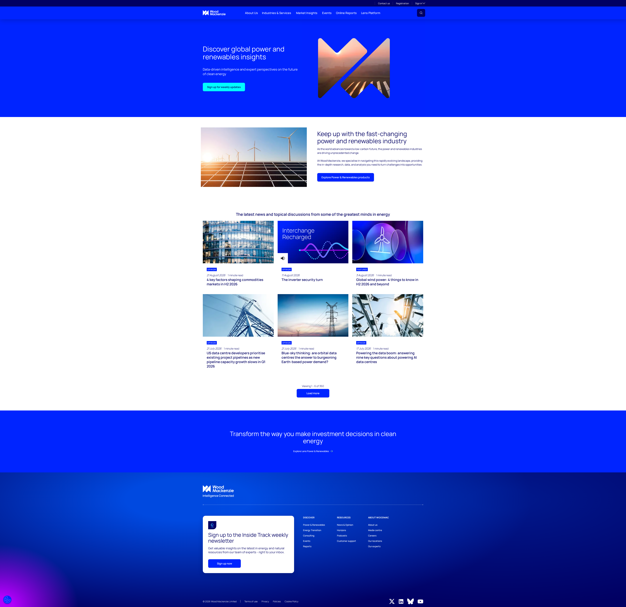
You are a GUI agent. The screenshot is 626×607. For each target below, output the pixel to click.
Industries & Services (276, 13)
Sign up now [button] (224, 563)
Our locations (375, 540)
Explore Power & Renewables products (345, 177)
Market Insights (306, 13)
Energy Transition (312, 530)
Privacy (265, 601)
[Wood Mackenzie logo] (214, 13)
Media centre (375, 530)
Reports (307, 546)
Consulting (308, 535)
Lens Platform (370, 13)
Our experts (374, 546)
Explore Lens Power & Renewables (311, 451)
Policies (277, 601)
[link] (313, 491)
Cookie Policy (291, 601)
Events (327, 13)
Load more (313, 393)
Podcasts (342, 535)
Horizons (341, 530)
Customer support (346, 540)
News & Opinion (345, 524)
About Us (251, 13)
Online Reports (346, 13)
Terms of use (251, 601)
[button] (421, 13)
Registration (402, 3)
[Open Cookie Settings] (7, 600)
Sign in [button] (420, 3)
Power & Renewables (314, 524)
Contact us (384, 3)
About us (372, 524)
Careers (372, 535)
